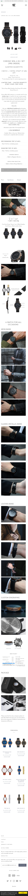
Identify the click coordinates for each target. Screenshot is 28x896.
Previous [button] (3, 32)
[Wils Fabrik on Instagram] (14, 881)
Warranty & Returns (6, 844)
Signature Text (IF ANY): (9, 148)
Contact (3, 839)
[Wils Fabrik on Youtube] (17, 881)
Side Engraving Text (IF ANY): (11, 141)
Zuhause (3, 12)
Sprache (14, 886)
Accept (23, 892)
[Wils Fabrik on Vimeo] (20, 881)
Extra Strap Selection (14, 161)
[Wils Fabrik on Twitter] (8, 881)
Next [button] (24, 32)
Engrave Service (14, 154)
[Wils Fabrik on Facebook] (11, 881)
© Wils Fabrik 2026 (14, 870)
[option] (14, 33)
